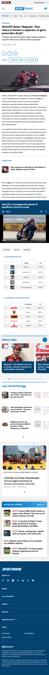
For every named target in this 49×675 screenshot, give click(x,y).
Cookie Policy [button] (29, 633)
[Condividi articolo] (4, 53)
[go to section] (45, 340)
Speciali (5, 612)
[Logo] (24, 8)
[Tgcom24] (6, 2)
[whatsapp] (13, 580)
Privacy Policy (7, 637)
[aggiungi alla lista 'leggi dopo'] (9, 53)
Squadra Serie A (8, 619)
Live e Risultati (8, 596)
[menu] (3, 8)
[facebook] (3, 580)
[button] (24, 8)
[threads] (28, 580)
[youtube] (33, 580)
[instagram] (8, 580)
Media (4, 588)
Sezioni (5, 604)
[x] (18, 580)
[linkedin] (23, 580)
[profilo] (45, 8)
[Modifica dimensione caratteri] (15, 53)
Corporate (5, 633)
